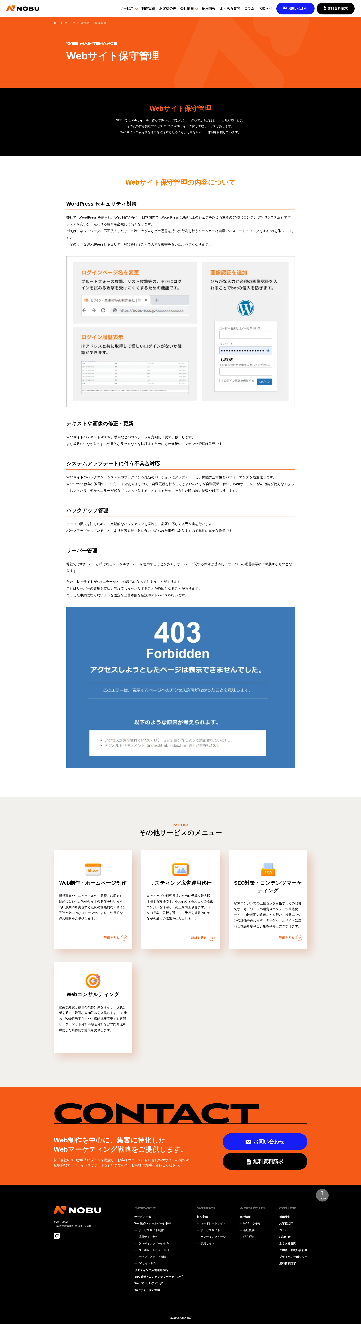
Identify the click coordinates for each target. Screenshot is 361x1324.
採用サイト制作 (148, 1236)
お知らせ (265, 8)
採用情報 (208, 8)
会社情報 (187, 8)
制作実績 (148, 8)
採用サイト (207, 1243)
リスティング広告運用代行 (151, 1270)
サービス (126, 8)
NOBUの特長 (251, 1223)
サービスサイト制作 (151, 1230)
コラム (249, 8)
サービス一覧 (142, 1216)
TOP (56, 23)
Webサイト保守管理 (147, 1290)
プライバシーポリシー (293, 1256)
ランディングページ (213, 1236)
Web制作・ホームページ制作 (152, 1223)
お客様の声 (167, 8)
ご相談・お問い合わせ (293, 1250)
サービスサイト (210, 1230)
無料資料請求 (287, 1263)
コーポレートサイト (213, 1223)
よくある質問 (230, 8)
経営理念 (249, 1236)
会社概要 (249, 1230)
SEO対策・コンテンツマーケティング (158, 1276)
